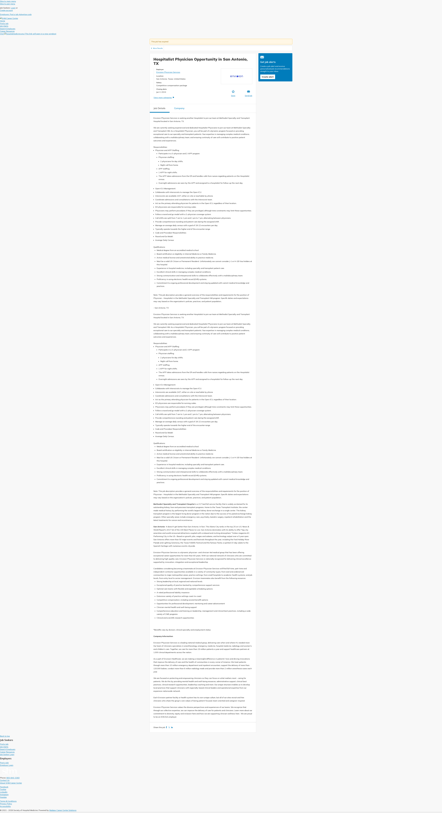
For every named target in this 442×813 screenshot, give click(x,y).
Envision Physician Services (168, 72)
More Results (158, 48)
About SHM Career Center (11, 783)
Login (13, 8)
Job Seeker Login (7, 754)
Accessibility (5, 806)
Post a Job (4, 763)
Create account (6, 10)
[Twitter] (169, 727)
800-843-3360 (13, 778)
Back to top (5, 736)
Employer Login (6, 765)
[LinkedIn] (172, 727)
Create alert (268, 77)
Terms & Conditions (8, 801)
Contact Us (4, 780)
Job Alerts (4, 747)
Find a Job (4, 744)
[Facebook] (166, 727)
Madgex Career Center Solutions (62, 810)
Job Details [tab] (159, 108)
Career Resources (7, 752)
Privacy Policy (6, 804)
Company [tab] (179, 108)
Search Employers (7, 749)
